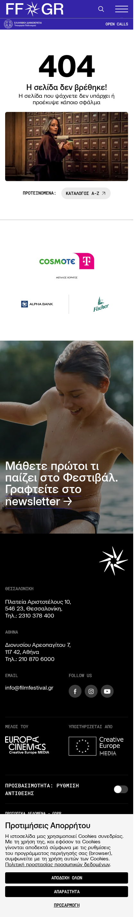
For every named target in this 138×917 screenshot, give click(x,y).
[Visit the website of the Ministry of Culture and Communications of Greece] (23, 23)
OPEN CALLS (117, 24)
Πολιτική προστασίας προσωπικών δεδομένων (57, 864)
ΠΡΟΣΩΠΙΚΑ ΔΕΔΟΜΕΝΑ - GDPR (33, 811)
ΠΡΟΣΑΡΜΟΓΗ (67, 905)
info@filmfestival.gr (29, 687)
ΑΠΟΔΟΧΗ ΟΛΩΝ (66, 878)
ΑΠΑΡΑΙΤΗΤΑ (67, 891)
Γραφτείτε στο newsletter (43, 494)
